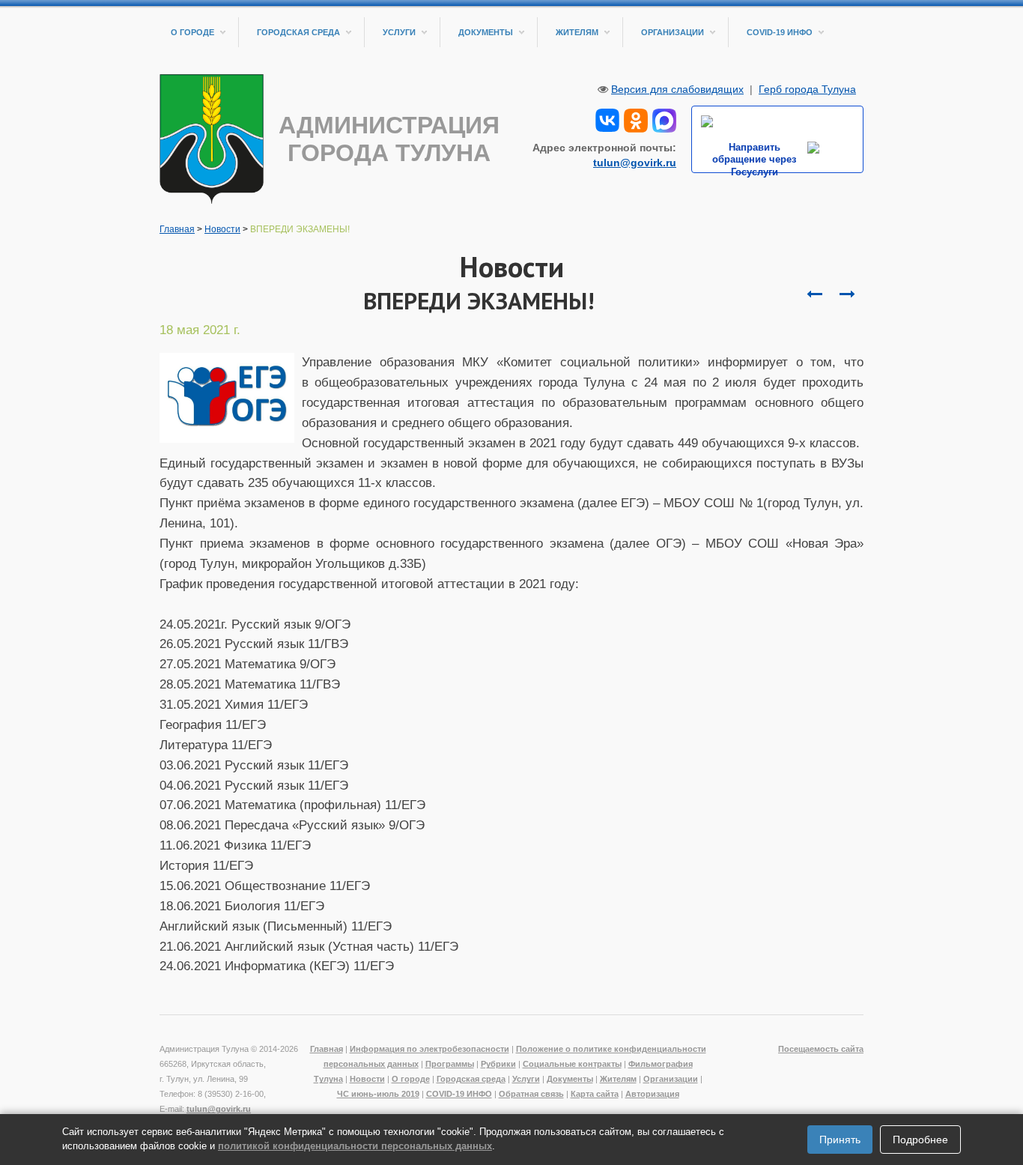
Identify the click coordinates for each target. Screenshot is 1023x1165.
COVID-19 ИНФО (780, 32)
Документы (485, 32)
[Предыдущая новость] (847, 294)
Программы (449, 1063)
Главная (177, 229)
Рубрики (498, 1063)
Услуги (399, 32)
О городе (192, 32)
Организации (672, 32)
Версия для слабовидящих (677, 89)
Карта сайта (595, 1093)
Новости (222, 229)
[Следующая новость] (814, 294)
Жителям (577, 32)
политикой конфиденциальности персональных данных (355, 1146)
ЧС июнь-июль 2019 (378, 1093)
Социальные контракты (572, 1063)
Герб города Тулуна (807, 89)
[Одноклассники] (636, 119)
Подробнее (920, 1140)
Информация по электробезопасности (429, 1048)
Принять (839, 1140)
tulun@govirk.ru (634, 163)
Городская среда (298, 32)
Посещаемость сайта (820, 1048)
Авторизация (652, 1093)
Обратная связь (531, 1093)
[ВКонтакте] (607, 119)
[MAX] (664, 119)
